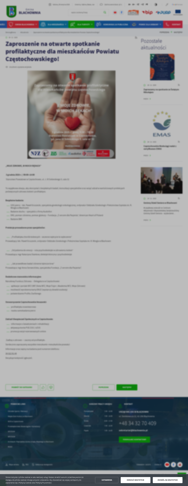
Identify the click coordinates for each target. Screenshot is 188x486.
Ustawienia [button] (107, 480)
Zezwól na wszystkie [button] (168, 480)
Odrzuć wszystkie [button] (135, 480)
